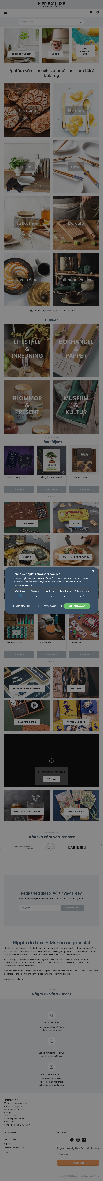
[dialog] (51, 590)
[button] (21, 606)
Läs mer (28, 584)
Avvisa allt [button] (50, 606)
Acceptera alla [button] (77, 606)
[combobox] (93, 571)
